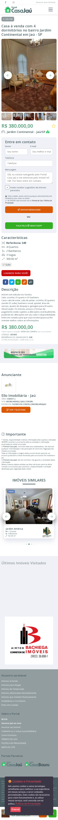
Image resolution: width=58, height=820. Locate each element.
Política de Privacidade (13, 743)
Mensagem (10, 169)
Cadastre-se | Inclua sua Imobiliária (18, 731)
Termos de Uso (37, 200)
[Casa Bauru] (36, 764)
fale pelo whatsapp (29, 225)
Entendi (15, 809)
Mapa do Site (8, 747)
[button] (29, 544)
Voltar (9, 19)
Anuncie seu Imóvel (10, 727)
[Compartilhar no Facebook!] (5, 282)
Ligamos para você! (16, 273)
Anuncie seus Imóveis (45, 2)
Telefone (9, 157)
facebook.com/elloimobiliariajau (29, 404)
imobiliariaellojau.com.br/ (19, 401)
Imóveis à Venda (9, 681)
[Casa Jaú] (11, 764)
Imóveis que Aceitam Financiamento (18, 697)
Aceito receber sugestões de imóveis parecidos (28, 189)
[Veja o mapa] (48, 132)
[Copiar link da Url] (24, 282)
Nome (8, 146)
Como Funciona (8, 735)
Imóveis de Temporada (12, 689)
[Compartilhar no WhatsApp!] (18, 282)
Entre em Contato (9, 704)
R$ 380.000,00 (17, 126)
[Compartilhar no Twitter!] (12, 282)
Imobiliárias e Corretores (13, 701)
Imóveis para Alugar (11, 685)
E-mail (33, 146)
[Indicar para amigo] (30, 282)
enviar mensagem (30, 209)
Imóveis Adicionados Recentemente (18, 693)
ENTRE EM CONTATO (29, 331)
